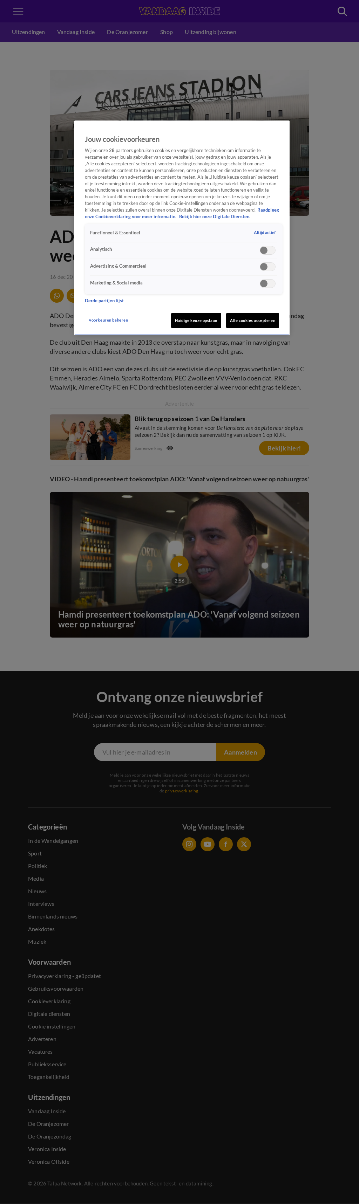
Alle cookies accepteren (252, 320)
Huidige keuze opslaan (196, 320)
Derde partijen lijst (104, 300)
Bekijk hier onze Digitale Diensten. (214, 216)
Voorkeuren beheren (108, 320)
